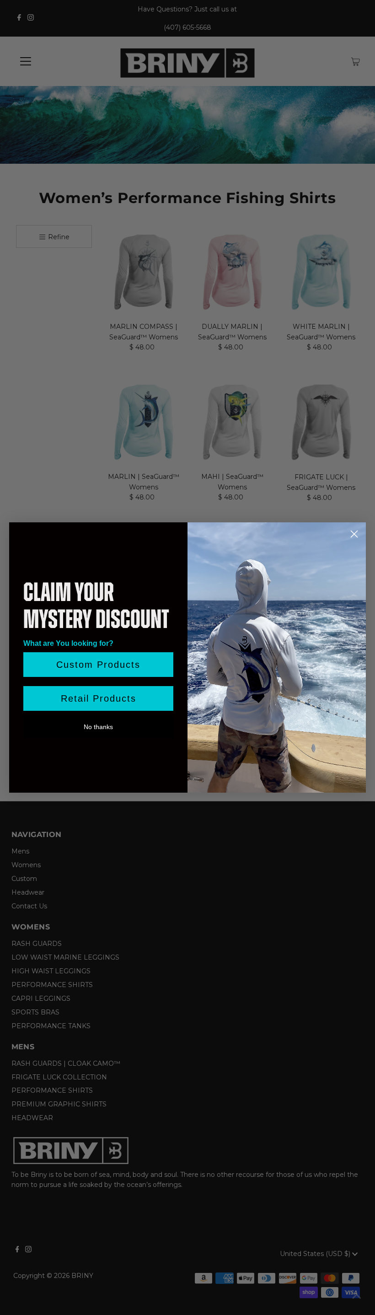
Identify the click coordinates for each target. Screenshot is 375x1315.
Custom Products (98, 665)
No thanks (98, 726)
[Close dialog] (354, 534)
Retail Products (98, 698)
